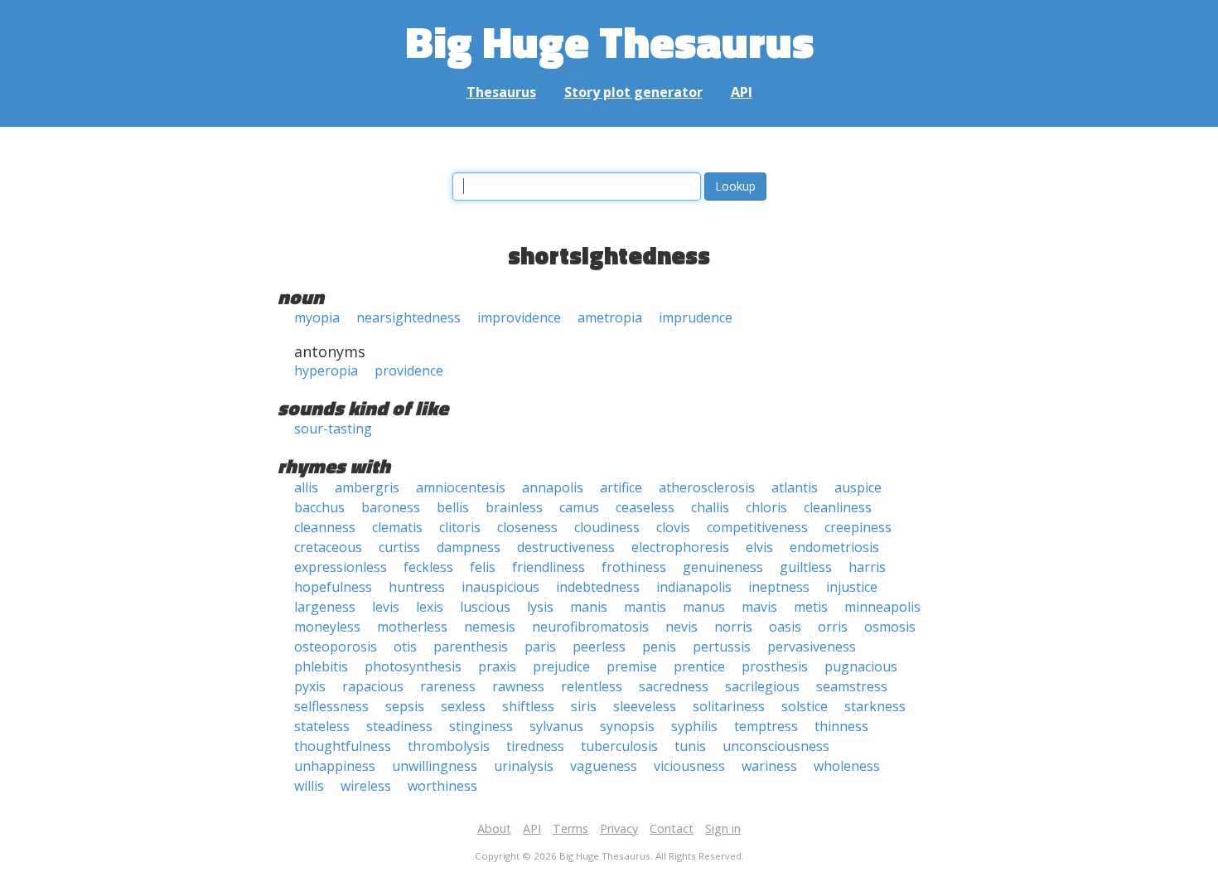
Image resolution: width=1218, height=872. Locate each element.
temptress (766, 726)
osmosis (890, 627)
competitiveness (757, 527)
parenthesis (470, 646)
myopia (317, 317)
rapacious (373, 686)
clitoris (460, 527)
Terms (570, 828)
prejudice (561, 666)
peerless (599, 646)
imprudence (695, 317)
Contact (672, 828)
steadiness (399, 726)
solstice (804, 706)
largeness (324, 607)
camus (579, 507)
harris (867, 567)
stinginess (481, 726)
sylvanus (556, 726)
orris (833, 627)
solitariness (729, 706)
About (494, 828)
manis (588, 607)
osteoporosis (335, 646)
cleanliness (838, 507)
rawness (518, 686)
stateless (322, 726)
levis (385, 607)
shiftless (528, 706)
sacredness (673, 686)
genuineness (723, 567)
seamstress (851, 686)
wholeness (847, 766)
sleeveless (644, 706)
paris (540, 646)
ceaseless (645, 507)
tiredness (535, 746)
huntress (417, 587)
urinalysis (523, 766)
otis (405, 646)
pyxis (310, 686)
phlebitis (321, 666)
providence (409, 370)
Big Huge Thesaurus (609, 41)
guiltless (806, 567)
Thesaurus (501, 92)
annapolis (552, 487)
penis (659, 646)
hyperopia (326, 370)
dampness (468, 547)
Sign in (723, 828)
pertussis (722, 646)
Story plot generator (633, 92)
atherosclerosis (707, 487)
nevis (681, 627)
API (741, 92)
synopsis (627, 726)
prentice (699, 666)
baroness (390, 507)
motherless (412, 627)
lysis (540, 607)
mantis (645, 607)
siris (584, 706)
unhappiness (334, 766)
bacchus (319, 507)
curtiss (399, 547)
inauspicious (500, 587)
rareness (448, 686)
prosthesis (775, 666)
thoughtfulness (342, 746)
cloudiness (607, 527)
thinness (841, 726)
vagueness (603, 766)
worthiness (442, 786)
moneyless (327, 627)
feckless (428, 567)
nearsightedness (408, 317)
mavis (759, 607)
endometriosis (834, 547)
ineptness (779, 587)
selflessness (331, 706)
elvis (759, 547)
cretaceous (328, 547)
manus (704, 607)
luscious (485, 607)
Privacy (619, 828)
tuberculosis (619, 746)
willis (309, 786)
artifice (621, 487)
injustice (851, 587)
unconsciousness (776, 746)
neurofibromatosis (590, 627)
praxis (497, 666)
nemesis (489, 627)
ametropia (610, 317)
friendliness (548, 567)
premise (632, 666)
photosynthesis (413, 666)
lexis (429, 607)
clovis (673, 527)
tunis (690, 746)
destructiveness (566, 547)
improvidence (519, 317)
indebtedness (598, 587)
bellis (453, 507)
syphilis (694, 726)
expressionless (340, 567)
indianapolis (694, 587)
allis (306, 487)
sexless (463, 706)
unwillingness (434, 766)
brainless (514, 507)
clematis (397, 527)
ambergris (367, 487)
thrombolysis (449, 746)
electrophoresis (680, 547)
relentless (591, 686)
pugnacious (860, 666)
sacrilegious (762, 686)
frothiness (634, 567)
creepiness (858, 527)
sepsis (404, 706)
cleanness (324, 527)
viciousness (689, 766)
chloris (766, 507)
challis (710, 507)
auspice (858, 487)
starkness (875, 706)
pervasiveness (811, 646)
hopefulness (333, 587)
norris (733, 627)
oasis (785, 627)
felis (482, 567)
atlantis (794, 487)
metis (811, 607)
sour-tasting (333, 428)
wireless (366, 786)
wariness (769, 766)
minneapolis (882, 607)
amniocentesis (460, 487)
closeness (527, 527)
